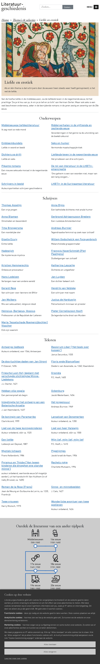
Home (5, 20)
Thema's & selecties (24, 20)
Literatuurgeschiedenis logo (13, 6)
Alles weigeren (50, 651)
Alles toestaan (50, 644)
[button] (51, 7)
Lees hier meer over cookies (15, 658)
